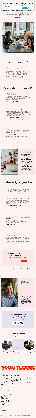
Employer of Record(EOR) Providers (8, 406)
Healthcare (7, 390)
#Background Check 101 (11, 268)
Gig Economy (8, 382)
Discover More (6, 355)
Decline (31, 8)
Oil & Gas (7, 386)
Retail (7, 381)
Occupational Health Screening (3, 397)
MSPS (7, 396)
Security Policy (15, 416)
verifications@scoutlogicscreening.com (30, 385)
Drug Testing (3, 395)
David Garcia (23, 281)
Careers (17, 376)
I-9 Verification (3, 386)
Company (17, 375)
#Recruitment (10, 270)
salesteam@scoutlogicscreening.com (30, 384)
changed (7, 239)
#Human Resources (18, 268)
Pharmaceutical (8, 393)
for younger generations (11, 132)
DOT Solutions (3, 399)
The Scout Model (13, 377)
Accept (25, 8)
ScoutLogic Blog (18, 378)
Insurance (7, 391)
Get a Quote (24, 260)
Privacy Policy (5, 416)
